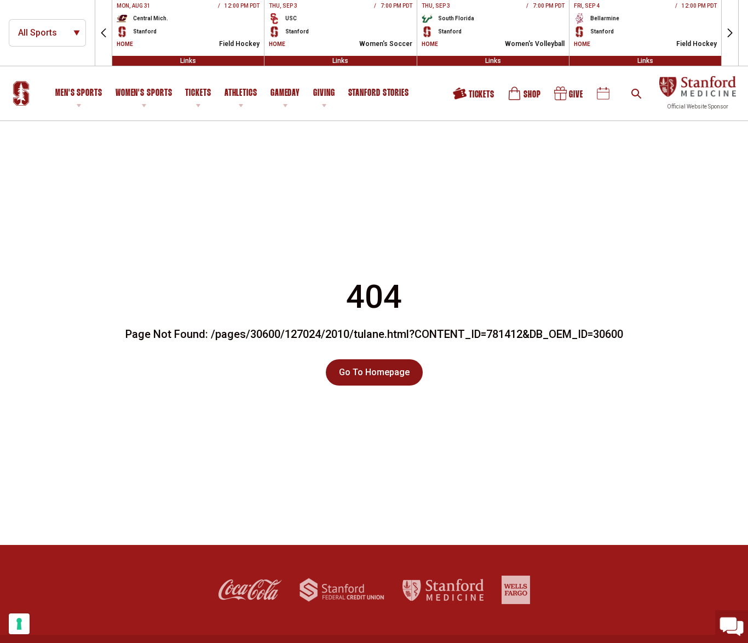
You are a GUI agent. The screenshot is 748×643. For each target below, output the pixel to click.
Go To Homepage (374, 372)
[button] (103, 33)
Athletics (241, 93)
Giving (324, 93)
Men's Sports (78, 93)
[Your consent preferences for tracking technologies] (19, 623)
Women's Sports (144, 93)
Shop (525, 97)
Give (569, 97)
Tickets (198, 93)
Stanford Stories (378, 95)
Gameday (285, 93)
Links (188, 61)
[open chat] (731, 626)
